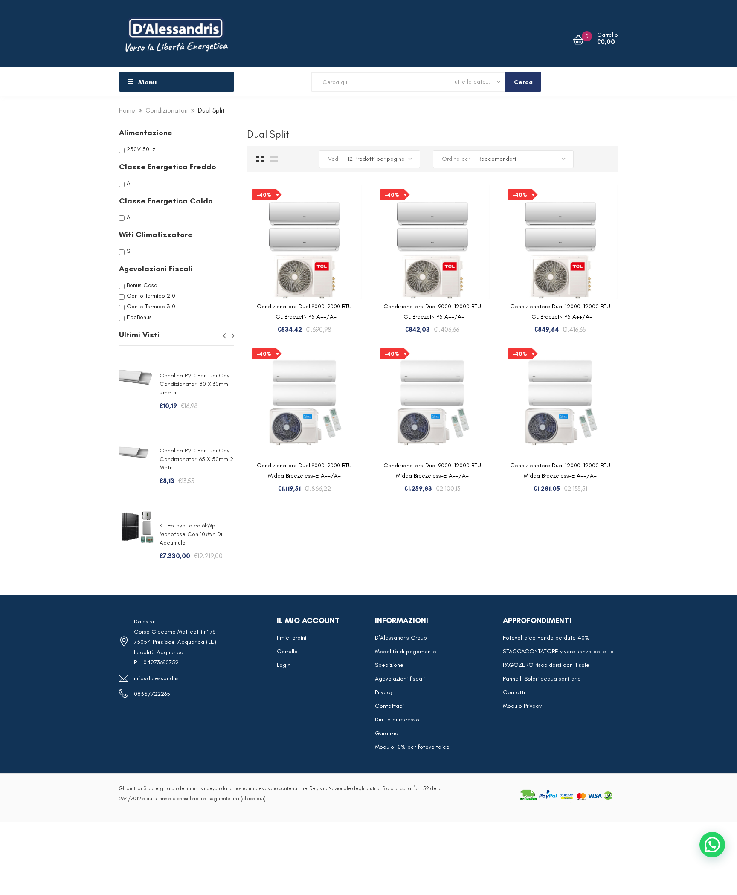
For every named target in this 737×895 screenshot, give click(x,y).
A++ (131, 183)
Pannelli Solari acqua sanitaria (542, 678)
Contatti (514, 692)
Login (283, 665)
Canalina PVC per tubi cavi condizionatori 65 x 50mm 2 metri (196, 459)
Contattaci (389, 706)
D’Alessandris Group (401, 637)
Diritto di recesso (397, 719)
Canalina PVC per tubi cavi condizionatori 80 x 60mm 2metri (195, 384)
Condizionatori (166, 110)
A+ (130, 216)
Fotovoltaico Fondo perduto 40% (546, 637)
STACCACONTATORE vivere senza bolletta (558, 651)
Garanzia (386, 733)
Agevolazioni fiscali (400, 678)
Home (127, 110)
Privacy (384, 692)
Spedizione (389, 665)
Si (129, 251)
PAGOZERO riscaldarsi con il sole (546, 665)
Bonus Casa (142, 285)
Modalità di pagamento (405, 651)
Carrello (287, 651)
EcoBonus (139, 317)
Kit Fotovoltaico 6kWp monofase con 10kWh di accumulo (191, 534)
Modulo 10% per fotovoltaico (412, 746)
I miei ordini (291, 637)
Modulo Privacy (522, 706)
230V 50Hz (141, 149)
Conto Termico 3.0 (151, 306)
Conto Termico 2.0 (151, 295)
